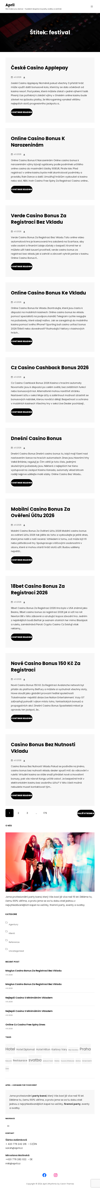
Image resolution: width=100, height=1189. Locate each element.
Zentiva (78, 1061)
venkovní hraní (48, 1061)
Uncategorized (16, 950)
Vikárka (57, 1061)
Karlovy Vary (59, 1049)
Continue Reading (21, 112)
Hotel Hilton (43, 1049)
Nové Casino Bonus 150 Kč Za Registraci (45, 666)
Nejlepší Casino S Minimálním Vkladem (29, 997)
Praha (85, 1049)
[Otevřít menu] (92, 6)
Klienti (12, 933)
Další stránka (85, 813)
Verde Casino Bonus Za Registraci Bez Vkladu (38, 218)
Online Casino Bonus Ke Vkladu (48, 293)
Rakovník (8, 1061)
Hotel (10, 1049)
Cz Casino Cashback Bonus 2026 (50, 367)
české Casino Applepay (39, 67)
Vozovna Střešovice (67, 1061)
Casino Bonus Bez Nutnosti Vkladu (43, 747)
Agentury (13, 924)
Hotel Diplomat (25, 1049)
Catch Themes (67, 1184)
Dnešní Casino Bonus (36, 438)
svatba (35, 1060)
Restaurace (20, 1060)
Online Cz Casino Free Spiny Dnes (25, 1024)
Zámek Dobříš (87, 1061)
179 (45, 813)
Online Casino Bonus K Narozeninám (38, 141)
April (10, 5)
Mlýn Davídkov (73, 1050)
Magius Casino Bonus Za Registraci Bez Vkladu (33, 970)
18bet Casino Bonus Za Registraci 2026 (38, 589)
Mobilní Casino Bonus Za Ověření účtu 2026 (40, 512)
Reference (14, 942)
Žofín (7, 1069)
